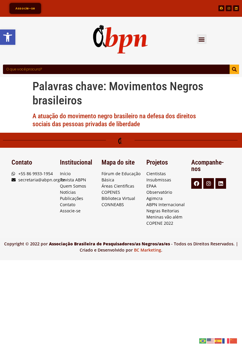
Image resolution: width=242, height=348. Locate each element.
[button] (202, 39)
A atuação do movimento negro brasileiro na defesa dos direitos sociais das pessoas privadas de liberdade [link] (114, 119)
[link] (7, 37)
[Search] (234, 69)
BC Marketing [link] (147, 250)
